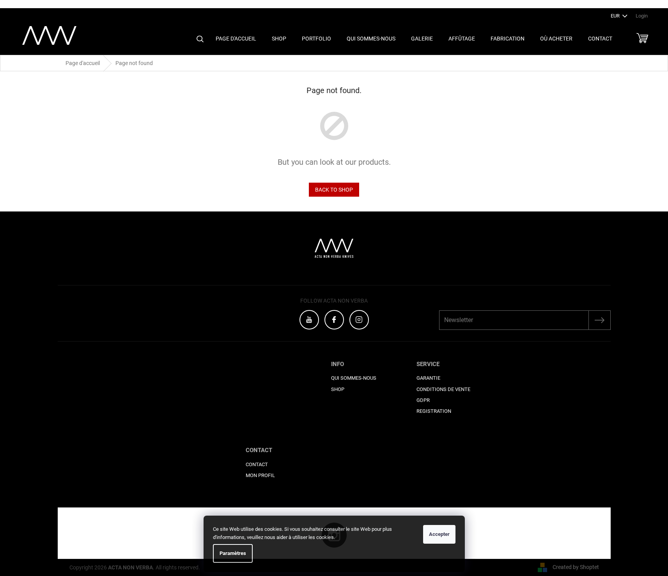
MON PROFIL (260, 475)
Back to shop (334, 190)
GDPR (423, 400)
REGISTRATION (433, 411)
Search (200, 38)
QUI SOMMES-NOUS (353, 378)
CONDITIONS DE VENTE (443, 389)
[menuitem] (236, 38)
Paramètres (233, 553)
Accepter (439, 534)
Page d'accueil (83, 63)
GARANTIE (428, 378)
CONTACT (257, 464)
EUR (616, 16)
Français (651, 4)
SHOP (337, 389)
